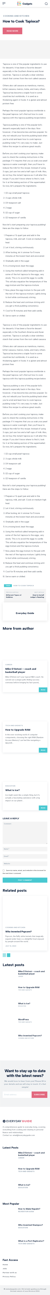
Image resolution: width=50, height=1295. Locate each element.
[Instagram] (8, 1139)
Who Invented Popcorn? (18, 931)
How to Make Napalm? (29, 1209)
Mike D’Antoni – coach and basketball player (20, 670)
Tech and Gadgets (14, 725)
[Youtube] (13, 1139)
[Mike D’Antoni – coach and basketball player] (25, 647)
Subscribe (39, 1094)
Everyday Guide (25, 613)
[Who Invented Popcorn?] (25, 909)
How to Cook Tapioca (23, 586)
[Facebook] (4, 1139)
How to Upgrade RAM (17, 729)
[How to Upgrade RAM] (25, 708)
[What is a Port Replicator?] (9, 1246)
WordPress (23, 1019)
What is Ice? (12, 790)
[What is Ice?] (25, 768)
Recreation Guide (26, 1211)
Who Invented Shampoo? (30, 1225)
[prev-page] (4, 955)
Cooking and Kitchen (16, 16)
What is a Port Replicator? (31, 1241)
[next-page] (8, 955)
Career (8, 664)
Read (43, 690)
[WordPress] (9, 1025)
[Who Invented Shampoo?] (9, 1230)
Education (10, 786)
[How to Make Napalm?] (9, 1214)
